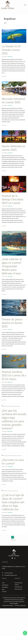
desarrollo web (7, 601)
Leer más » (4, 76)
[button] (25, 633)
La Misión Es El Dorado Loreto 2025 (11, 50)
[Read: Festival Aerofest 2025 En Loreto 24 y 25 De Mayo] (14, 361)
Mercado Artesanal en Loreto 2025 (13, 100)
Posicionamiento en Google (16, 599)
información (4, 276)
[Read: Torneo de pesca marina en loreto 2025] (14, 307)
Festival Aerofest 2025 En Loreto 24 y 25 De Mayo (14, 375)
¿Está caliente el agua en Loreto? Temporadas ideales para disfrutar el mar (12, 266)
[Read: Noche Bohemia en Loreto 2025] (14, 136)
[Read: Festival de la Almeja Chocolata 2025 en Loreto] (14, 184)
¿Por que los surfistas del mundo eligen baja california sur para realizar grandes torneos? (14, 419)
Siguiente (14, 540)
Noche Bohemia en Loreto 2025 (13, 147)
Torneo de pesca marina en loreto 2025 (12, 323)
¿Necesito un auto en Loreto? (13, 461)
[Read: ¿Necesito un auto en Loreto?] (12, 455)
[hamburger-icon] (25, 5)
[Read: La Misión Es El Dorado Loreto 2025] (14, 36)
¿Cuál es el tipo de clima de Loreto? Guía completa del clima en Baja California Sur (13, 502)
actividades (4, 56)
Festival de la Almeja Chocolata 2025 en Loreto (12, 199)
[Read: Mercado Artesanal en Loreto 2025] (14, 88)
